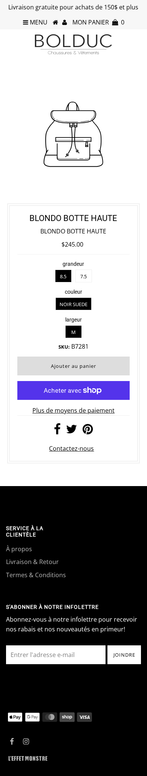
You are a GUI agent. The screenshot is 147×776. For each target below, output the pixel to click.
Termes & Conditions (36, 575)
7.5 (83, 276)
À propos (19, 549)
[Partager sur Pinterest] (88, 431)
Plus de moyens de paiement (73, 410)
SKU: (64, 346)
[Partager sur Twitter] (71, 431)
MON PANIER (98, 22)
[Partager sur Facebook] (57, 431)
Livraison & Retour (32, 562)
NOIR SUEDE (73, 304)
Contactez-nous (71, 448)
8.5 (63, 276)
